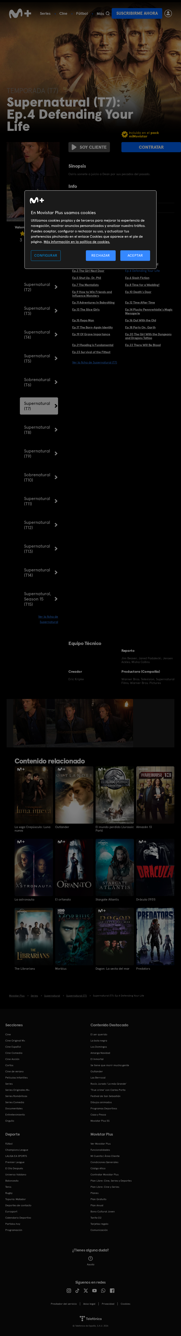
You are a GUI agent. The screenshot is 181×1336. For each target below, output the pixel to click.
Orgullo (9, 1120)
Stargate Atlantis (107, 899)
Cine (63, 13)
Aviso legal (89, 1303)
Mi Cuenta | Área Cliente (105, 1156)
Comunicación (99, 1230)
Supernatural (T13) (37, 548)
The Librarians (25, 968)
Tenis (8, 1186)
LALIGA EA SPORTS (16, 1156)
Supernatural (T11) (37, 501)
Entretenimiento (15, 1114)
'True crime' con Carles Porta (107, 1089)
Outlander (62, 827)
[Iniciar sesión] (168, 13)
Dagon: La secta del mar (113, 968)
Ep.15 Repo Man (83, 320)
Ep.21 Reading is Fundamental (92, 345)
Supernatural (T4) (37, 334)
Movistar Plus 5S (99, 1120)
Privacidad (108, 1303)
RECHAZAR (100, 255)
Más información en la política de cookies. (77, 242)
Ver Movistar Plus (100, 1143)
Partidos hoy (12, 1223)
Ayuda (90, 1264)
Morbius (60, 968)
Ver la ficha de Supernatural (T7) (94, 362)
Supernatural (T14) (37, 572)
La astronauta (24, 899)
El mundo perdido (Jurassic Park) (115, 828)
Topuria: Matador (15, 1199)
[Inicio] (20, 13)
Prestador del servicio (64, 1303)
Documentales (14, 1108)
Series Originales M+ (17, 1089)
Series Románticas (16, 1096)
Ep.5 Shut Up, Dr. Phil (86, 278)
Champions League (16, 1149)
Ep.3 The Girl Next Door (88, 270)
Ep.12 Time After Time (140, 302)
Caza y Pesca (98, 1114)
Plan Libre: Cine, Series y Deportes (111, 1180)
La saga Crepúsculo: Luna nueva (32, 828)
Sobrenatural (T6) (37, 382)
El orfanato (63, 899)
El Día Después (14, 1168)
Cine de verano (14, 1071)
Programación (13, 1230)
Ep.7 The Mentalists (85, 285)
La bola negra (98, 1040)
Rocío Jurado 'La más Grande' (108, 1083)
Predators (143, 968)
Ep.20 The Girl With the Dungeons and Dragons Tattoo (148, 336)
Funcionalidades (100, 1149)
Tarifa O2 (96, 1217)
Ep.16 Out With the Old (140, 320)
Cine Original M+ (15, 1040)
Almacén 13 (144, 827)
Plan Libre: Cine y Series (104, 1186)
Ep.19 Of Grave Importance (91, 334)
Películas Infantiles (16, 1077)
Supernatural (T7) (37, 406)
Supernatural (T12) (37, 525)
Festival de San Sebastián (105, 1096)
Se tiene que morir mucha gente (109, 1065)
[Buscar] (107, 13)
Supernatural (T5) (37, 358)
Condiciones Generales (104, 1162)
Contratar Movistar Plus (104, 1174)
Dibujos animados (101, 1102)
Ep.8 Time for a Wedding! (142, 285)
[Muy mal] (22, 233)
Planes (94, 1193)
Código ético (98, 1168)
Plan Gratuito (98, 1199)
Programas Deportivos (103, 1108)
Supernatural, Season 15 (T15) (37, 599)
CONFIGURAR (45, 255)
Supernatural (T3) (37, 311)
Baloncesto (12, 1180)
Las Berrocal (98, 1077)
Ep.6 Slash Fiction (137, 278)
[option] (30, 723)
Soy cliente (93, 147)
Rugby (8, 1193)
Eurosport (11, 1211)
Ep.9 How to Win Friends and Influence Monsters (92, 293)
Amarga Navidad (100, 1052)
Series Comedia (14, 1102)
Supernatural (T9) (37, 453)
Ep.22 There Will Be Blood (143, 345)
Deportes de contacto (18, 1205)
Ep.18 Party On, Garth (140, 327)
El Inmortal (97, 1059)
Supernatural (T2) (37, 287)
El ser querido (98, 1034)
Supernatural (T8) (37, 429)
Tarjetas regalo (99, 1223)
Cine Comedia (13, 1052)
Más (100, 13)
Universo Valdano (15, 1174)
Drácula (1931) (145, 899)
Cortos (9, 1065)
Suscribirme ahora (137, 13)
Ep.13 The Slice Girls (86, 309)
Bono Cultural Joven (102, 1211)
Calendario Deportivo (18, 1217)
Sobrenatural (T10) (37, 477)
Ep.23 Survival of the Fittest (91, 352)
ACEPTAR (135, 255)
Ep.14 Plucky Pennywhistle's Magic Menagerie (149, 311)
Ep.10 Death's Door (138, 292)
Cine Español (13, 1046)
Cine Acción (12, 1059)
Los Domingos (98, 1046)
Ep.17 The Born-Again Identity (92, 327)
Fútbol (82, 13)
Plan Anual (96, 1205)
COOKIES (125, 1303)
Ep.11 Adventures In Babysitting (93, 302)
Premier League (15, 1162)
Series (45, 13)
